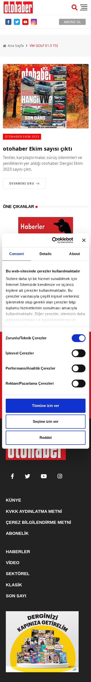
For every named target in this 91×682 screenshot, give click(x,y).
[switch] (78, 353)
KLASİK (14, 584)
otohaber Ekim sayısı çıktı (37, 148)
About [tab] (74, 254)
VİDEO (12, 562)
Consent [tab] (16, 254)
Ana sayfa (15, 45)
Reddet (46, 437)
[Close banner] (83, 240)
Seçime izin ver (45, 421)
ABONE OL (72, 22)
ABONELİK (17, 533)
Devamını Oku (21, 183)
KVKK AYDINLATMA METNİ (34, 511)
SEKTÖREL (18, 573)
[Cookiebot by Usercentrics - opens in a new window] (54, 240)
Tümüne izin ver (45, 405)
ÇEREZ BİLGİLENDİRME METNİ (38, 522)
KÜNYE (13, 500)
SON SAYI (16, 595)
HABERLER (18, 551)
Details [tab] (45, 254)
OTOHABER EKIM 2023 (22, 136)
